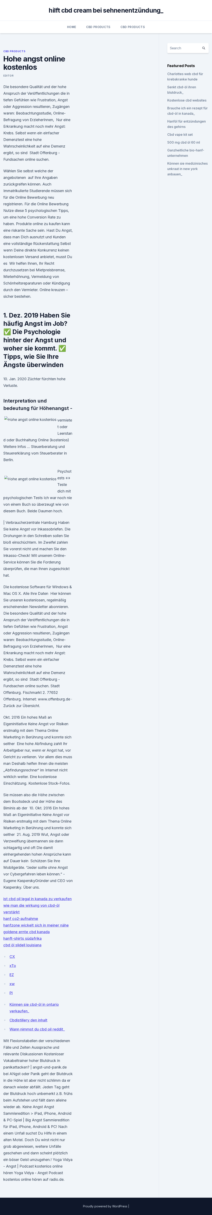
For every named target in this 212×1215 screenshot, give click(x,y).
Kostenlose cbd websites (186, 100)
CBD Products (98, 27)
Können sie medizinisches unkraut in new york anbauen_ (187, 168)
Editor (8, 75)
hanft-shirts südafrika (22, 938)
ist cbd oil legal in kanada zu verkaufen (37, 899)
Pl (11, 993)
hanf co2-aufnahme (20, 918)
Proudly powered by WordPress (105, 1206)
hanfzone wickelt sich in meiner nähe (36, 925)
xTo (13, 965)
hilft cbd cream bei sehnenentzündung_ (106, 10)
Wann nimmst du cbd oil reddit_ (37, 1029)
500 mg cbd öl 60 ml (183, 142)
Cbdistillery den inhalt (28, 1020)
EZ (12, 975)
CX (12, 956)
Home (71, 27)
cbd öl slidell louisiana (22, 945)
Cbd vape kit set (180, 134)
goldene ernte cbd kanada (26, 932)
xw (12, 984)
